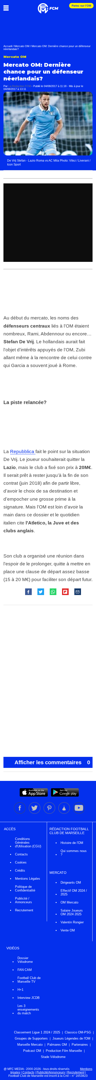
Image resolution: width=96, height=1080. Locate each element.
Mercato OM (21, 46)
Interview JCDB (28, 998)
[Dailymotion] (64, 812)
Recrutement (24, 910)
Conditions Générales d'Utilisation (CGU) (28, 842)
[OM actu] (48, 5)
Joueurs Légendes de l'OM (71, 1038)
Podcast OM (32, 1051)
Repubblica (22, 451)
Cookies (21, 862)
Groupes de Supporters (31, 1038)
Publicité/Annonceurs (50, 1072)
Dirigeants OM (71, 882)
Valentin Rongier (72, 922)
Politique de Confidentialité (25, 888)
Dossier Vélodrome (25, 960)
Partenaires (80, 1044)
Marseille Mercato (30, 1044)
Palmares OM (57, 1044)
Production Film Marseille (64, 1051)
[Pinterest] (50, 812)
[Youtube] (79, 812)
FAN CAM (24, 970)
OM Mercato (69, 902)
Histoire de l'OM (72, 843)
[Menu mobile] (7, 8)
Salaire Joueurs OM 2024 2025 (72, 912)
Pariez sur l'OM (81, 5)
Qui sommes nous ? (74, 852)
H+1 (20, 989)
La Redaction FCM (19, 86)
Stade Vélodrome (53, 1057)
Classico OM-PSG (78, 1032)
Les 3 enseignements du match (28, 1009)
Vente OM (68, 930)
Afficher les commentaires (52, 762)
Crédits (20, 870)
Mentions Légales (27, 878)
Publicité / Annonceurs (23, 900)
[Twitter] (35, 812)
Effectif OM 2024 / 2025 (74, 892)
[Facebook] (20, 812)
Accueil (7, 46)
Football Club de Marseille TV (29, 979)
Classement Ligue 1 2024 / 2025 (37, 1032)
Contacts (21, 854)
